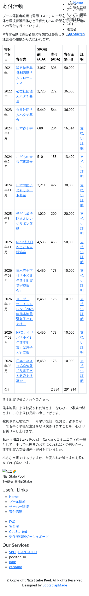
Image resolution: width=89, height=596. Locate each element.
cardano (15, 567)
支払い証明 (82, 138)
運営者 (72, 29)
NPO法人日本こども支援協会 (24, 247)
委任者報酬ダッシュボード (29, 536)
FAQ (70, 24)
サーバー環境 (77, 14)
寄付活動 (73, 19)
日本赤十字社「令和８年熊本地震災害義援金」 (24, 280)
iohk (12, 562)
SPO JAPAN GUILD (23, 552)
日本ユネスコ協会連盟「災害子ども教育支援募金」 (24, 371)
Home (71, 4)
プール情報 (75, 9)
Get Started (76, 34)
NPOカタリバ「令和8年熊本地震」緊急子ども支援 (24, 342)
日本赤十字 (24, 128)
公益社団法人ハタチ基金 (24, 96)
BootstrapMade (54, 585)
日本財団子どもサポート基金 (24, 190)
